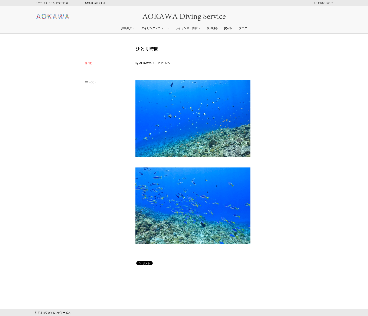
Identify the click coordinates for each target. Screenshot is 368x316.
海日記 (88, 63)
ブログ (243, 28)
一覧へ (92, 82)
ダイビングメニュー (154, 28)
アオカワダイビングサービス (51, 2)
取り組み (212, 28)
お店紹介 (127, 28)
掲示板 (228, 28)
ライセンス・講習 (186, 28)
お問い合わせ (325, 2)
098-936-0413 (96, 2)
